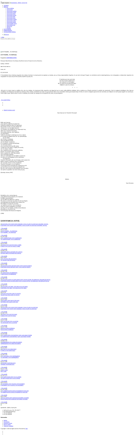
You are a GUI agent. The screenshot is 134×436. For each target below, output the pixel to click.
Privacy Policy (7, 424)
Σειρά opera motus (11, 22)
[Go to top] (1, 1)
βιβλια (8, 100)
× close (2, 37)
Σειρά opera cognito (12, 19)
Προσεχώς (9, 26)
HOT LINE (3, 371)
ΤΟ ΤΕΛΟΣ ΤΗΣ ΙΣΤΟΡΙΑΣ (8, 260)
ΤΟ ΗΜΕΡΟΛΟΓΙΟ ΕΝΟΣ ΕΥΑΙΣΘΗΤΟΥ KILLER (14, 392)
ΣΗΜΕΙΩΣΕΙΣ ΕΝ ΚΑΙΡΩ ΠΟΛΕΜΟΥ (11, 343)
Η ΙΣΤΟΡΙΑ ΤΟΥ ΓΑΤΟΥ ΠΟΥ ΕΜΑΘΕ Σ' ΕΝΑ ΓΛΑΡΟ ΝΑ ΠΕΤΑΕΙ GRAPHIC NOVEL (24, 225)
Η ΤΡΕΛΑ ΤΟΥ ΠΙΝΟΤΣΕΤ (8, 350)
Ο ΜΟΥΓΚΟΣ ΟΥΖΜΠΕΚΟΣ (8, 274)
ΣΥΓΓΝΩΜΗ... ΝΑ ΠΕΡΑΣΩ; (8, 232)
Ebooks (9, 27)
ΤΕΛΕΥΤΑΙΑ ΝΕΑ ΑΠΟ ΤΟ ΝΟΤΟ (10, 295)
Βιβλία (5, 420)
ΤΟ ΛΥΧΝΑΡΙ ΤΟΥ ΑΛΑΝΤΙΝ (9, 322)
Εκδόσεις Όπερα (8, 423)
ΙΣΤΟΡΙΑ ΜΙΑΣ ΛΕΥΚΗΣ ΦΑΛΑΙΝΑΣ (11, 253)
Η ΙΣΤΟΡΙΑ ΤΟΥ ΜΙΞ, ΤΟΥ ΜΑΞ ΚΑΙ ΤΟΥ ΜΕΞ (13, 288)
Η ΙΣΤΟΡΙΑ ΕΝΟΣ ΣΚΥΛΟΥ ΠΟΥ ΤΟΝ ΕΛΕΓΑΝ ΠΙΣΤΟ (16, 267)
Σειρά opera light (11, 16)
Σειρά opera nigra (11, 18)
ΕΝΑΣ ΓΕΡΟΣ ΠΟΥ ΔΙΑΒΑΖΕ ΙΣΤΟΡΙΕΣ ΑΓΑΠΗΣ (14, 399)
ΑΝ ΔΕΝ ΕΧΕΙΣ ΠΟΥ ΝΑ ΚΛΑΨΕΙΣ (10, 378)
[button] (6, 7)
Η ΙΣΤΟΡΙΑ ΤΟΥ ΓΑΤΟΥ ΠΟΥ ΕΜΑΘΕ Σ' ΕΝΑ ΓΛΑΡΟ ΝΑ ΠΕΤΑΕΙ (19, 309)
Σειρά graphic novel (12, 23)
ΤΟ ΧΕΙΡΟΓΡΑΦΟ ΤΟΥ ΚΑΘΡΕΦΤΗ (10, 239)
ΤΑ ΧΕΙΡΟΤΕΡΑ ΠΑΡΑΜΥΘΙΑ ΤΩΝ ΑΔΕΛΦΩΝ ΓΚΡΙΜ (16, 336)
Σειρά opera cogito (11, 12)
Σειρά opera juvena (11, 15)
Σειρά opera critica (11, 20)
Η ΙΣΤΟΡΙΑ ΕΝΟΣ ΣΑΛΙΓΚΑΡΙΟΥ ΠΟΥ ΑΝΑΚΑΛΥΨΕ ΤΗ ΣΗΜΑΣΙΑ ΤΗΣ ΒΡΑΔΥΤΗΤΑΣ (25, 281)
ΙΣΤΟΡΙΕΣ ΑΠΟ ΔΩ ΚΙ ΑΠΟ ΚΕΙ (9, 302)
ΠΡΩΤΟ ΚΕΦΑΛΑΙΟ (9, 110)
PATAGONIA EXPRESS (7, 329)
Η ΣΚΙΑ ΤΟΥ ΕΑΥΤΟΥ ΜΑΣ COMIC (10, 246)
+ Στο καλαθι (4, 228)
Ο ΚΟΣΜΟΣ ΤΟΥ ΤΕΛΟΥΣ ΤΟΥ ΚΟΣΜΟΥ (12, 385)
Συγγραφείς (6, 421)
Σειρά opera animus (11, 11)
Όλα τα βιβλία (10, 8)
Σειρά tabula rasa (11, 25)
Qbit (26, 428)
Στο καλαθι (4, 100)
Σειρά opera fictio (11, 14)
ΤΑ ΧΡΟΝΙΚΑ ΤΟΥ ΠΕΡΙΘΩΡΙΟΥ (10, 357)
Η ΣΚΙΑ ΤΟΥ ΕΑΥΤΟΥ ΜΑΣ (8, 315)
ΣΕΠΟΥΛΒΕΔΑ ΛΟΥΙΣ (11, 57)
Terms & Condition (8, 426)
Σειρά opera (10, 9)
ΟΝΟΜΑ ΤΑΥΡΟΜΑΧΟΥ (7, 364)
